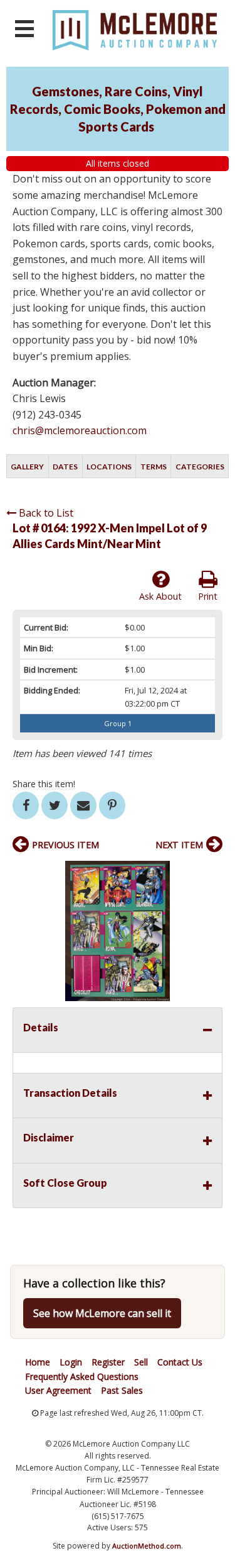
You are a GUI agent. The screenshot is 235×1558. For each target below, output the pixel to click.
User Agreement (58, 1390)
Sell (141, 1362)
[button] (211, 872)
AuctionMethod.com (146, 1545)
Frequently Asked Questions (81, 1376)
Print (207, 596)
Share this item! (44, 784)
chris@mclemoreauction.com (80, 430)
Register (108, 1362)
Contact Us (179, 1362)
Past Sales (122, 1390)
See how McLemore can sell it (102, 1313)
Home (37, 1362)
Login (71, 1362)
